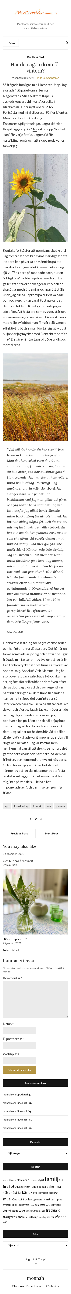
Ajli (35, 129)
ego (7, 806)
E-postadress (13, 1039)
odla (27, 1199)
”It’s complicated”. (15, 939)
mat (56, 1192)
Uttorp (33, 1217)
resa (32, 1205)
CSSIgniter (52, 1286)
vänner (60, 1216)
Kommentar (12, 978)
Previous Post (19, 833)
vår (5, 1222)
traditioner (39, 1211)
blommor (22, 1179)
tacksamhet (26, 1210)
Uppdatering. (23, 1094)
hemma (55, 1186)
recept (14, 1204)
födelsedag (37, 1186)
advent (6, 1180)
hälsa (6, 1193)
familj (51, 1178)
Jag (28, 1259)
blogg (13, 1180)
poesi (59, 1199)
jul (20, 1192)
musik (8, 1198)
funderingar (23, 1186)
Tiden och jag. (24, 1102)
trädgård (53, 1210)
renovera (24, 1204)
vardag (43, 1217)
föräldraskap (21, 806)
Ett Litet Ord (35, 57)
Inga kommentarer (48, 77)
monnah (35, 1278)
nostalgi (19, 1199)
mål (49, 806)
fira (6, 1186)
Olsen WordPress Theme (27, 1286)
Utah (25, 1217)
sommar (56, 1204)
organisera (36, 1199)
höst (14, 1193)
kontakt (38, 806)
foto (13, 1186)
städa (15, 1210)
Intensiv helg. (12, 950)
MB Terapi (39, 1259)
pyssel (6, 1204)
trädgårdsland (13, 1217)
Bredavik (32, 1180)
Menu (12, 43)
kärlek (27, 1192)
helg (47, 1186)
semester (40, 1204)
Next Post (51, 833)
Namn (8, 1024)
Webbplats (11, 1054)
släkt (48, 1204)
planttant (50, 1199)
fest (61, 1180)
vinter (50, 1217)
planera (60, 806)
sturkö (7, 1210)
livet (36, 1192)
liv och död (46, 1192)
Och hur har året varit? (18, 861)
